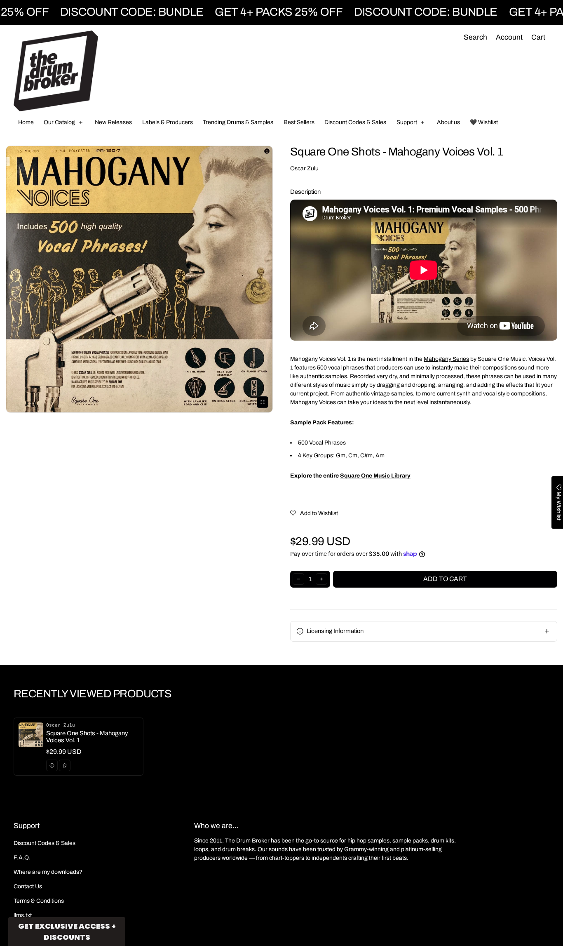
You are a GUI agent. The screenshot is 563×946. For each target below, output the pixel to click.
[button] (475, 38)
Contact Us (28, 886)
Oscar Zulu (304, 168)
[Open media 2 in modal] (139, 279)
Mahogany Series (446, 359)
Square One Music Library (375, 476)
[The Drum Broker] (56, 71)
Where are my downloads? (48, 872)
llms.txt (23, 915)
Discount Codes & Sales (44, 843)
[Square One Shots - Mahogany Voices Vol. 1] (78, 746)
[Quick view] (52, 765)
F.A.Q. (22, 857)
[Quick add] (64, 765)
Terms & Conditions (39, 901)
